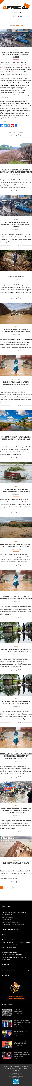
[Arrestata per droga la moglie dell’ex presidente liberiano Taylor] (7, 1055)
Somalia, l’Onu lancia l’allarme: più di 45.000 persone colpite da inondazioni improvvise (16, 756)
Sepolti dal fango (16, 277)
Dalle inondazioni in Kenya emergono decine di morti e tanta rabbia (16, 224)
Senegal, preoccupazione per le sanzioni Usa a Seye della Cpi (22, 1022)
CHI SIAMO (6, 1066)
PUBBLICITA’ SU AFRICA (16, 1068)
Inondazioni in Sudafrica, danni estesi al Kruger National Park (16, 438)
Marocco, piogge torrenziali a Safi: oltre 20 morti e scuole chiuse (16, 545)
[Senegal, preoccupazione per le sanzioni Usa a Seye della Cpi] (7, 1023)
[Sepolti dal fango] (16, 260)
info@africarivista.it (12, 922)
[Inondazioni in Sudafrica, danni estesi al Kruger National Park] (16, 420)
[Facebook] (10, 16)
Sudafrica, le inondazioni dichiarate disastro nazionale (16, 490)
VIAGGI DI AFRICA (24, 1066)
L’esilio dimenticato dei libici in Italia (21, 1011)
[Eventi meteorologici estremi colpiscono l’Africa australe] (16, 365)
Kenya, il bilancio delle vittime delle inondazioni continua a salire (16, 55)
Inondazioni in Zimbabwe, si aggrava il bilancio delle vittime (16, 331)
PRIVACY (26, 1068)
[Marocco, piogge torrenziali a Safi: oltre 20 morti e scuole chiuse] (16, 527)
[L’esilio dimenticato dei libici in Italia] (7, 1012)
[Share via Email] (20, 135)
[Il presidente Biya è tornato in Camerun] (7, 1044)
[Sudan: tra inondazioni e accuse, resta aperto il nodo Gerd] (16, 632)
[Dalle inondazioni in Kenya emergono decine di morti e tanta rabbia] (16, 205)
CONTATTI (6, 1068)
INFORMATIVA (16, 1070)
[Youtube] (18, 16)
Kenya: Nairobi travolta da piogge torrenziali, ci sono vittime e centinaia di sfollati (16, 810)
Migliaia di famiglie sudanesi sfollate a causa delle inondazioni (16, 598)
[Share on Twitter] (16, 135)
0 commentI (21, 132)
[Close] (2, 2)
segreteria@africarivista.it (18, 924)
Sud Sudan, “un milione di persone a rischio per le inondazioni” (16, 702)
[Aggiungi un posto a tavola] (7, 1034)
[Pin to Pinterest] (18, 135)
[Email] (21, 16)
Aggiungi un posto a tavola (20, 1032)
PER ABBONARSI (14, 1066)
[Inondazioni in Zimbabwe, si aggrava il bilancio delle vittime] (16, 313)
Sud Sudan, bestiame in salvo (16, 863)
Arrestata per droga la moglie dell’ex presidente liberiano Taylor (22, 1054)
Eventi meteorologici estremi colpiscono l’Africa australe (16, 383)
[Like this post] (11, 135)
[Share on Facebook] (14, 135)
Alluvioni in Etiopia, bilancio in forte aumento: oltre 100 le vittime (16, 171)
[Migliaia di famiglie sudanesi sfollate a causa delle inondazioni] (16, 580)
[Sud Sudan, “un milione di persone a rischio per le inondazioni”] (16, 685)
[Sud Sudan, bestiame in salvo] (16, 846)
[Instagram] (15, 16)
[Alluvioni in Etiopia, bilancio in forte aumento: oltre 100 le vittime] (16, 153)
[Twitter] (13, 16)
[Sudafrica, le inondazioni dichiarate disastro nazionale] (16, 472)
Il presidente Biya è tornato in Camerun (20, 1043)
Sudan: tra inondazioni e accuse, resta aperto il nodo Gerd (16, 650)
